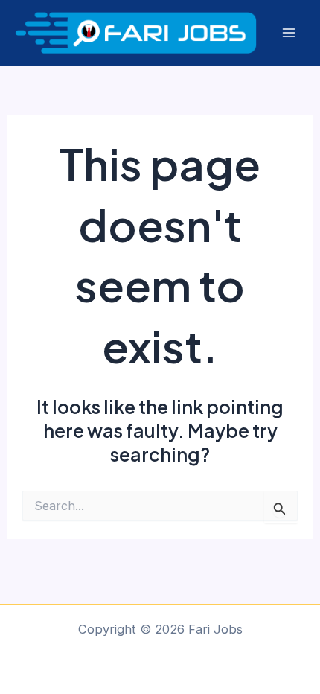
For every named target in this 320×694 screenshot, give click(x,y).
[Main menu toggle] (288, 33)
